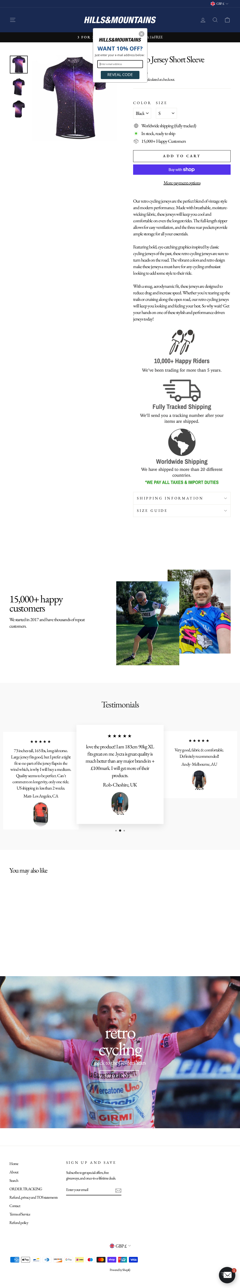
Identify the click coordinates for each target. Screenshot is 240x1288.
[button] (141, 34)
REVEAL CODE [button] (120, 74)
